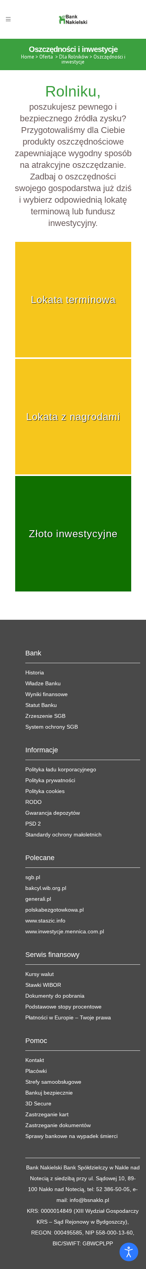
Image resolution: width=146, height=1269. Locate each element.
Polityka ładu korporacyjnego (60, 769)
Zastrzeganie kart (47, 1114)
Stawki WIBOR (43, 985)
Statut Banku (41, 705)
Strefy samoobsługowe (53, 1082)
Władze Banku (43, 683)
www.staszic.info (45, 920)
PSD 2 (33, 824)
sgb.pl (32, 877)
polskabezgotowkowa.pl (54, 910)
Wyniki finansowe (46, 694)
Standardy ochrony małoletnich (63, 834)
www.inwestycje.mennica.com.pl (64, 931)
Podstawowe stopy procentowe (63, 1006)
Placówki (36, 1071)
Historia (34, 672)
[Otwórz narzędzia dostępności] (129, 1252)
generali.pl (38, 899)
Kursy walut (39, 974)
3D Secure (38, 1103)
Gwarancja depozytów (52, 813)
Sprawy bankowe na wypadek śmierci (71, 1136)
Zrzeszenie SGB (45, 716)
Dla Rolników (73, 56)
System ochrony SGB (51, 727)
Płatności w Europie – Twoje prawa (68, 1017)
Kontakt (34, 1060)
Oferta (46, 56)
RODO (33, 802)
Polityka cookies (45, 791)
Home (27, 56)
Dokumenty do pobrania (54, 996)
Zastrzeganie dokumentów (58, 1125)
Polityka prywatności (50, 780)
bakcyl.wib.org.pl (45, 888)
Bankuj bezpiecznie (49, 1093)
